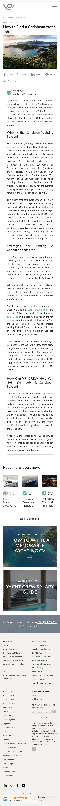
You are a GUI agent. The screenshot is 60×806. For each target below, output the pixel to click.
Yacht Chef (7, 735)
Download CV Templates (41, 657)
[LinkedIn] (5, 785)
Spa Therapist (8, 763)
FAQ (5, 672)
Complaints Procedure (38, 794)
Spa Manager (8, 760)
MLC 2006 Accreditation (12, 657)
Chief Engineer (9, 719)
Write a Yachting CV (39, 660)
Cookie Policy (22, 794)
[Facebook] (17, 785)
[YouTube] (23, 785)
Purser (6, 739)
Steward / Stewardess (12, 755)
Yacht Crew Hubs (38, 672)
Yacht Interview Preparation (42, 664)
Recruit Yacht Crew (10, 668)
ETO (5, 731)
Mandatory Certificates (41, 649)
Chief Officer (8, 699)
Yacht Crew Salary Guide (41, 683)
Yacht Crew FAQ (38, 679)
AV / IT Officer (9, 727)
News (34, 695)
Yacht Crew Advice (10, 649)
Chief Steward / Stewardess (14, 743)
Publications (37, 699)
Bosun (5, 711)
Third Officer (8, 707)
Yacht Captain (8, 695)
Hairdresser (8, 776)
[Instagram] (11, 785)
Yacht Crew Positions (40, 645)
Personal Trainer (9, 772)
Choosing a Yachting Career (42, 675)
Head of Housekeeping (12, 751)
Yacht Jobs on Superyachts (13, 664)
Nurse (5, 767)
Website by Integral (39, 718)
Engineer (6, 723)
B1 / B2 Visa (37, 653)
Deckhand (7, 715)
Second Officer (9, 703)
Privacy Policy (8, 794)
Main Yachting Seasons (41, 668)
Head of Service (9, 747)
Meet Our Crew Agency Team (14, 660)
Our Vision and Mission (12, 653)
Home (5, 645)
